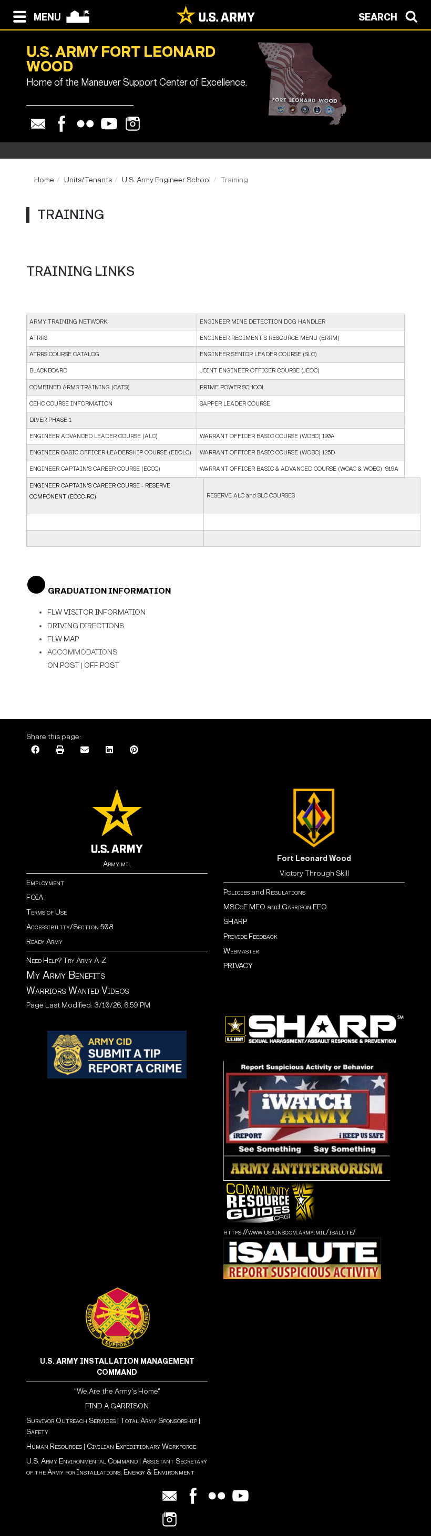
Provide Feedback (250, 936)
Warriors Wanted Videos (77, 991)
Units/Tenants (88, 179)
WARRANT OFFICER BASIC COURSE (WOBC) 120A (267, 436)
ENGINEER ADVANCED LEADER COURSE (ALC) (93, 436)
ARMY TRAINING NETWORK (68, 321)
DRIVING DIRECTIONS (85, 625)
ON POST (63, 665)
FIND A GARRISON (117, 1406)
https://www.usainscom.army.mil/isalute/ (289, 1232)
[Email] (38, 124)
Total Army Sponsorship (158, 1420)
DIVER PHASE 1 (50, 420)
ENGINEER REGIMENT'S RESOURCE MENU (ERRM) (270, 338)
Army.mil (117, 863)
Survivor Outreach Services (71, 1420)
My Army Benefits (65, 975)
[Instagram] (133, 124)
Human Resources (54, 1446)
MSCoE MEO (244, 906)
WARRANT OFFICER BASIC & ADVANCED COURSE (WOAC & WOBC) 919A (299, 468)
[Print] (60, 750)
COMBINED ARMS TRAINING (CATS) (79, 387)
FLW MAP (63, 639)
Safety (37, 1431)
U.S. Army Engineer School (166, 179)
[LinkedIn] (109, 750)
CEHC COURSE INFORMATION (70, 403)
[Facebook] (62, 124)
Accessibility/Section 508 (69, 926)
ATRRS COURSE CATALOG (64, 354)
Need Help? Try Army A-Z (66, 960)
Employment (45, 882)
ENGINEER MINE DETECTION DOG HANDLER (262, 321)
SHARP (235, 921)
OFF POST (101, 665)
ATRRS (38, 338)
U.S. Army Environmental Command (82, 1461)
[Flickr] (85, 124)
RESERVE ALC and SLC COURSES (251, 495)
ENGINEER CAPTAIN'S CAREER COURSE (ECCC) (94, 468)
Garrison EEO (304, 906)
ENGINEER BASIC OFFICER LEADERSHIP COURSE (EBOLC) (110, 452)
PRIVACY (238, 965)
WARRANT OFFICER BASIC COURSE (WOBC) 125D (267, 452)
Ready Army (44, 941)
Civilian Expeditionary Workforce (141, 1446)
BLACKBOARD (48, 370)
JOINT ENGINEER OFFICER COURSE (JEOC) (260, 370)
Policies (237, 892)
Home (44, 179)
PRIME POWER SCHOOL (232, 387)
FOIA (34, 897)
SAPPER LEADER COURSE (235, 403)
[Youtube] (109, 124)
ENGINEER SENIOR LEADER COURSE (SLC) (258, 354)
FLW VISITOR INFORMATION (96, 612)
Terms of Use (46, 912)
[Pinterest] (134, 750)
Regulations (285, 892)
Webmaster (241, 951)
